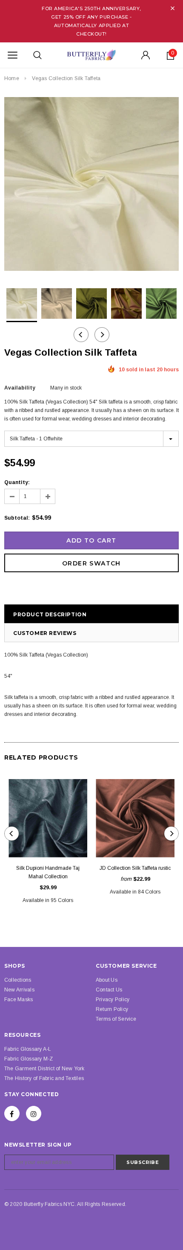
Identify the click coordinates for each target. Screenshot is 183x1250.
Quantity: (17, 482)
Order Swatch (91, 563)
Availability (19, 388)
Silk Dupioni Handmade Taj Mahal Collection (48, 872)
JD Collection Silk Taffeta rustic (135, 868)
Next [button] (101, 334)
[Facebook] (12, 1113)
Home (11, 78)
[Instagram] (33, 1113)
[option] (91, 185)
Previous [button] (81, 334)
